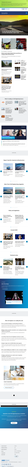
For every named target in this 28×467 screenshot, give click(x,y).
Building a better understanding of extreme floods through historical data (7, 268)
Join (15, 447)
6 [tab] (14, 207)
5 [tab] (13, 207)
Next (27, 171)
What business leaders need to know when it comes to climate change (23, 78)
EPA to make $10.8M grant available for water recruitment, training (13, 349)
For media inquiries (17, 452)
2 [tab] (11, 207)
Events (2, 451)
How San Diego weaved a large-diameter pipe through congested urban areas (20, 197)
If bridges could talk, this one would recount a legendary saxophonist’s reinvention (11, 356)
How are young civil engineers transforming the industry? (7, 216)
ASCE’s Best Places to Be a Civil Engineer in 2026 (9, 103)
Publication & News (4, 447)
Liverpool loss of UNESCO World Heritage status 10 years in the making (8, 196)
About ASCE (3, 454)
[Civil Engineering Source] (4, 13)
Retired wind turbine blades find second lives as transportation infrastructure (11, 54)
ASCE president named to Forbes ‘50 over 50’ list (20, 242)
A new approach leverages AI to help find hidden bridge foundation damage (23, 71)
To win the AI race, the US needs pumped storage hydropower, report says (12, 32)
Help (15, 454)
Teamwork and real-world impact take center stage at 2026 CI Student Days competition (6, 88)
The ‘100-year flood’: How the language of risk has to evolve (12, 336)
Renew (15, 449)
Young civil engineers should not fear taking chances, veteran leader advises (23, 64)
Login (16, 456)
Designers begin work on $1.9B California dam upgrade (11, 343)
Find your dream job (8, 387)
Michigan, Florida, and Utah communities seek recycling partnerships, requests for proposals (19, 217)
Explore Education (4, 449)
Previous (1, 171)
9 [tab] (16, 207)
